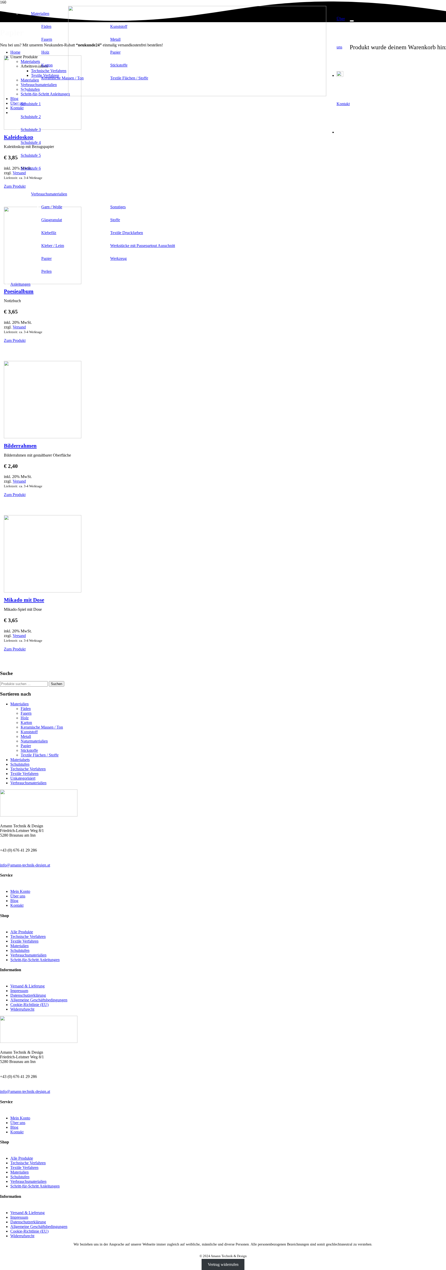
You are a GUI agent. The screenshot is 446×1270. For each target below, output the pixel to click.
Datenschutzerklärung (28, 995)
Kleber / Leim (52, 245)
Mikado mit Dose (24, 600)
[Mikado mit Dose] (42, 591)
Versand (19, 327)
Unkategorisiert (22, 778)
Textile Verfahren (24, 773)
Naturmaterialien (34, 741)
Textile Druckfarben (126, 232)
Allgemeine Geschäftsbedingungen (38, 1000)
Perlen (46, 271)
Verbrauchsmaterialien (49, 194)
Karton (47, 65)
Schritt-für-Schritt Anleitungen (35, 960)
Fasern (46, 39)
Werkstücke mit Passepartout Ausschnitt (142, 245)
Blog (14, 900)
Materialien (40, 13)
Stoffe (115, 220)
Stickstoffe (119, 65)
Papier (115, 52)
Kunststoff (118, 26)
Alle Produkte (21, 932)
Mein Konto (20, 891)
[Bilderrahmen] (42, 437)
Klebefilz (48, 232)
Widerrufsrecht (22, 1009)
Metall (115, 39)
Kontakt (16, 905)
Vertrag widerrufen (223, 1264)
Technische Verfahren (28, 769)
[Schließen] (352, 21)
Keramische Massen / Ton (62, 78)
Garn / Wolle (51, 207)
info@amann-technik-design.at (25, 865)
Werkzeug (118, 258)
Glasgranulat (51, 220)
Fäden (46, 26)
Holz (45, 52)
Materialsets (20, 759)
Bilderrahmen (20, 446)
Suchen (56, 684)
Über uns (17, 896)
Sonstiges (118, 207)
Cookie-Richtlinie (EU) (29, 1004)
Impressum (19, 990)
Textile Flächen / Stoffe (129, 78)
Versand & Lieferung (27, 986)
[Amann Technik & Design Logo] (197, 95)
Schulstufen (19, 764)
